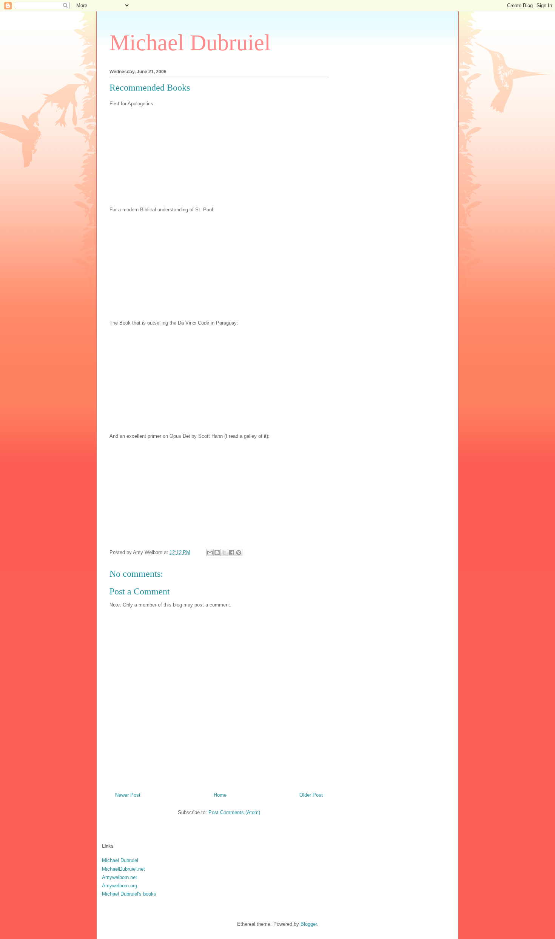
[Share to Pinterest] (238, 552)
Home (220, 795)
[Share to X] (224, 552)
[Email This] (210, 552)
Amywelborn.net (119, 877)
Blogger (309, 924)
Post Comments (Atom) (234, 812)
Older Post (311, 795)
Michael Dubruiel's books (129, 894)
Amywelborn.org (119, 885)
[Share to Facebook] (231, 552)
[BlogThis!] (217, 552)
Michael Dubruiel (190, 42)
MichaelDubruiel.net (123, 869)
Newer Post (127, 795)
